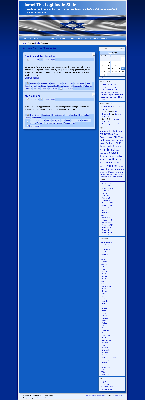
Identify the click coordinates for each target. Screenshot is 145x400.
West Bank (53, 88)
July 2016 (105, 210)
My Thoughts (39, 38)
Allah (109, 131)
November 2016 (107, 203)
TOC (30, 38)
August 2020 (106, 186)
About (102, 38)
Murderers (68, 86)
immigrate (56, 120)
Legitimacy (58, 86)
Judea (50, 86)
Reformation (36, 117)
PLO (116, 172)
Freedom (41, 120)
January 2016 (106, 215)
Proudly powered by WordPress (96, 395)
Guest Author (106, 286)
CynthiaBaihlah (107, 107)
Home (24, 38)
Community (119, 140)
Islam (68, 120)
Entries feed (106, 384)
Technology (106, 360)
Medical (104, 323)
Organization (78, 86)
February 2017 (107, 200)
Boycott (104, 271)
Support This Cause (109, 357)
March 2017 (106, 198)
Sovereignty (107, 176)
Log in (104, 382)
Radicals (28, 88)
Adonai (103, 131)
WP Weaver (118, 395)
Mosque (102, 163)
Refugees (116, 174)
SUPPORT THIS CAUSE (110, 85)
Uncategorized (107, 367)
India (44, 115)
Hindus (48, 120)
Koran (54, 115)
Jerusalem (112, 152)
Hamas (33, 86)
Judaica (104, 308)
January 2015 (106, 222)
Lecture (61, 115)
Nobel (104, 338)
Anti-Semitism (90, 38)
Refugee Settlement (109, 87)
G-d (108, 143)
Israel (73, 120)
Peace (27, 117)
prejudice (49, 123)
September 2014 (108, 232)
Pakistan (40, 123)
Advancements (107, 242)
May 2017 (105, 193)
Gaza (27, 86)
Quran (121, 172)
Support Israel (69, 123)
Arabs (76, 83)
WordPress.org (107, 389)
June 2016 (105, 213)
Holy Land (118, 146)
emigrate (33, 120)
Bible (102, 140)
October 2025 (106, 183)
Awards (104, 264)
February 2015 (107, 220)
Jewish (39, 86)
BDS (122, 137)
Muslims (74, 115)
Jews (45, 86)
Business (108, 140)
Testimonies (74, 38)
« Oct (101, 78)
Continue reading (33, 78)
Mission (104, 325)
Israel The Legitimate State (50, 4)
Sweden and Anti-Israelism (40, 56)
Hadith (38, 115)
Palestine (88, 86)
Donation (105, 279)
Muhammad (112, 162)
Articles (62, 38)
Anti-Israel (34, 83)
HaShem (110, 146)
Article (104, 259)
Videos (51, 38)
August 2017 (106, 191)
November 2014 (107, 227)
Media (67, 115)
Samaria (36, 88)
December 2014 (107, 225)
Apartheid (110, 137)
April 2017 (105, 195)
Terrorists (44, 88)
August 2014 (106, 235)
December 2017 (107, 188)
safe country (58, 123)
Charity (37, 43)
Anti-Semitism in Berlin (110, 90)
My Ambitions (32, 95)
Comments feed (107, 387)
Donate (89, 83)
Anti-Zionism (68, 83)
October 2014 (106, 230)
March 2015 (106, 218)
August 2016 (106, 208)
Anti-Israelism (44, 83)
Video (121, 176)
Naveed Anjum (49, 59)
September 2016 (108, 205)
